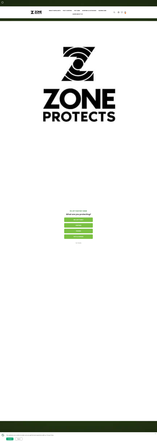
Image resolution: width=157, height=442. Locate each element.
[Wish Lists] (122, 12)
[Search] (114, 12)
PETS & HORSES (78, 236)
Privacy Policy (50, 435)
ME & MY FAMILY (78, 220)
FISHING (78, 231)
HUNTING (78, 225)
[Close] (155, 434)
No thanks (78, 243)
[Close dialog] (2, 2)
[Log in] (119, 12)
